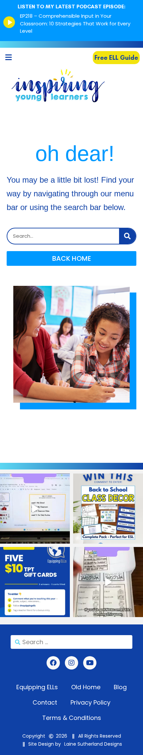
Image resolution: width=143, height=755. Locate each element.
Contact (45, 702)
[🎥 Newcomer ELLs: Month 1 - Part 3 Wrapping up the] (35, 509)
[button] (8, 57)
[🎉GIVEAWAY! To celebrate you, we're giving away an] (108, 509)
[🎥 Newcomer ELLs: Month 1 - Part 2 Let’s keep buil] (108, 582)
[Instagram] (71, 663)
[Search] (127, 236)
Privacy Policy (90, 702)
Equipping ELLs (37, 687)
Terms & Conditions (71, 718)
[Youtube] (89, 663)
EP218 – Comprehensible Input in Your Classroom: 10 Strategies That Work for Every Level (75, 23)
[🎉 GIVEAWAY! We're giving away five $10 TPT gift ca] (35, 582)
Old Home (85, 687)
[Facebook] (53, 663)
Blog (120, 687)
